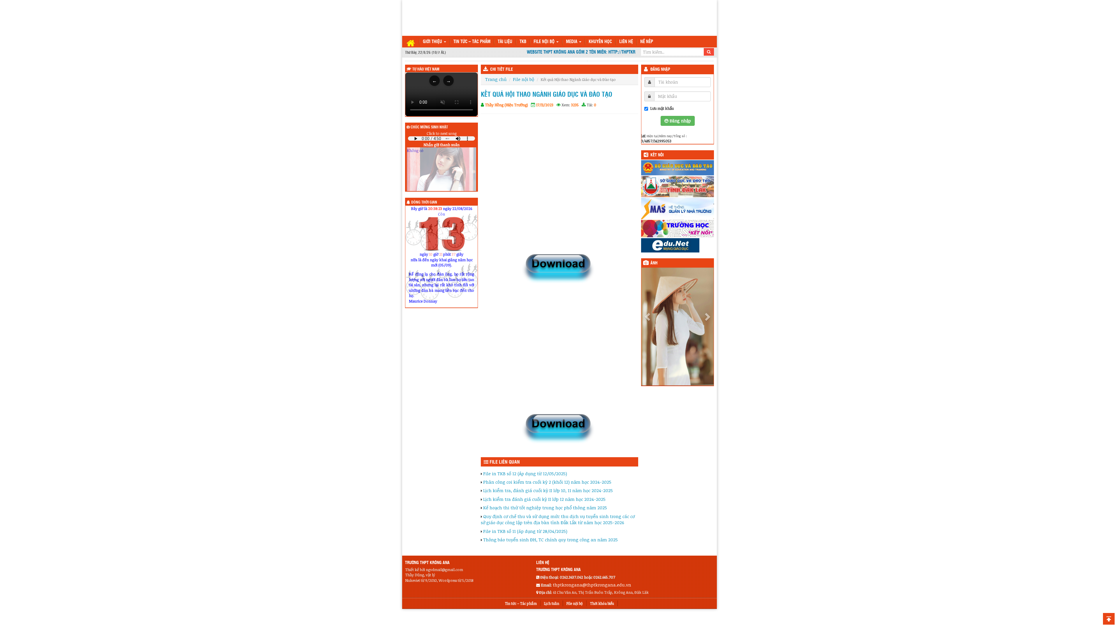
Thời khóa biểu (602, 603)
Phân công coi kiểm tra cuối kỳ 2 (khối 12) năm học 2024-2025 (547, 482)
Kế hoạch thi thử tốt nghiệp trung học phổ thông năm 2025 (545, 507)
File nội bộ (545, 42)
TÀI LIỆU (505, 42)
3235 (575, 104)
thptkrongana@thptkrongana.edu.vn (592, 585)
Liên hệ (626, 42)
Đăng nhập (660, 70)
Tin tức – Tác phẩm (471, 42)
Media (572, 42)
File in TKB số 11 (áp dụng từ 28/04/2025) (525, 531)
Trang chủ (495, 79)
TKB (523, 42)
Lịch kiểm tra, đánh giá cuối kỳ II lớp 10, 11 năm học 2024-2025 (548, 490)
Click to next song (442, 133)
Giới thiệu (433, 42)
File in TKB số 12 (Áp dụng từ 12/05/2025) (525, 473)
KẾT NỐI (657, 155)
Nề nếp (646, 42)
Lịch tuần (551, 603)
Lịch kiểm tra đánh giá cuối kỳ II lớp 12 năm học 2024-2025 (544, 499)
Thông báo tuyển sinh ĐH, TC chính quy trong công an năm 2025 (550, 540)
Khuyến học (600, 42)
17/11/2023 (544, 104)
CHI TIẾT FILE (501, 70)
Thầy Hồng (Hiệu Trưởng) (506, 104)
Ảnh (653, 263)
